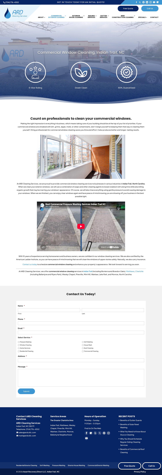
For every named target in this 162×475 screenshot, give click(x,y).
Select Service (25, 337)
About (41, 17)
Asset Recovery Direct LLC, (41, 471)
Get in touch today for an (81, 2)
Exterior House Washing (76, 465)
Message (22, 367)
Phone (21, 319)
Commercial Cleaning (91, 351)
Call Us (150, 8)
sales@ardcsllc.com (27, 432)
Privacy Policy (140, 471)
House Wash (88, 345)
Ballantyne (54, 435)
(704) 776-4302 (12, 2)
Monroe (70, 431)
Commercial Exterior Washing (98, 465)
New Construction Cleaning (123, 16)
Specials (142, 17)
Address (22, 356)
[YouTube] (154, 2)
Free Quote (128, 8)
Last (83, 313)
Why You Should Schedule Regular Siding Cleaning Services (131, 442)
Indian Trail (87, 271)
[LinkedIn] (147, 2)
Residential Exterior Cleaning (26, 465)
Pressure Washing (25, 342)
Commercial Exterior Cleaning (56, 16)
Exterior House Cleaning (76, 16)
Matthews (130, 271)
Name (21, 306)
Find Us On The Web (93, 428)
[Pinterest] (143, 2)
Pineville (60, 428)
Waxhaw (53, 431)
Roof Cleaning (88, 348)
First (19, 313)
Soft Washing (88, 342)
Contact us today (30, 264)
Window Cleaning (25, 345)
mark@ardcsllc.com (27, 435)
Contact (154, 17)
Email (21, 328)
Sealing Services (91, 16)
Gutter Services (103, 16)
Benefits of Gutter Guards (131, 420)
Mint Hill (68, 428)
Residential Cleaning (26, 351)
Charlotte (139, 271)
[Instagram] (150, 2)
